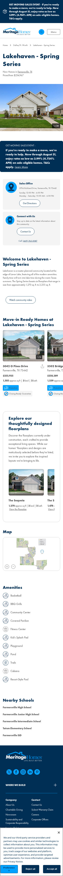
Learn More (21, 167)
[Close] (59, 832)
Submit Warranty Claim (42, 809)
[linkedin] (30, 772)
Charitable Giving (14, 809)
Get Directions (30, 203)
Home (5, 45)
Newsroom (11, 814)
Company (11, 799)
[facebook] (16, 772)
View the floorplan (18, 509)
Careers (35, 814)
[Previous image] (7, 345)
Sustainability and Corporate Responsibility (17, 821)
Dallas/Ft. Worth (20, 45)
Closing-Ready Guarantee (20, 393)
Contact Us (25, 231)
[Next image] (40, 345)
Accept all (52, 869)
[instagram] (23, 772)
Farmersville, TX (25, 71)
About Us (10, 804)
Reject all (30, 869)
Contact (35, 799)
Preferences (9, 869)
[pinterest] (37, 772)
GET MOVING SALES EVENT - (20, 145)
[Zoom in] (7, 567)
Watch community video (20, 299)
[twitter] (9, 772)
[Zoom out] (13, 567)
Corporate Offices (39, 819)
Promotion (13, 388)
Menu (54, 32)
